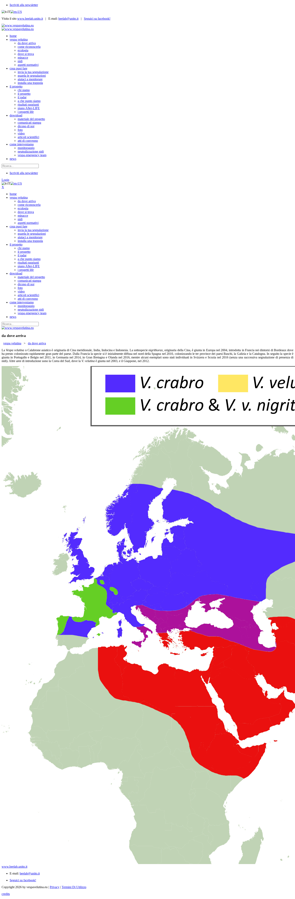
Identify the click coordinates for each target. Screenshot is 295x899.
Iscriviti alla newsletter (24, 5)
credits (6, 894)
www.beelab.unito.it (30, 18)
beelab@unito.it (68, 18)
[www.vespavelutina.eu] (18, 25)
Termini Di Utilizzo (74, 887)
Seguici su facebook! (97, 18)
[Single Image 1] (147, 615)
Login (5, 180)
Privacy (54, 887)
